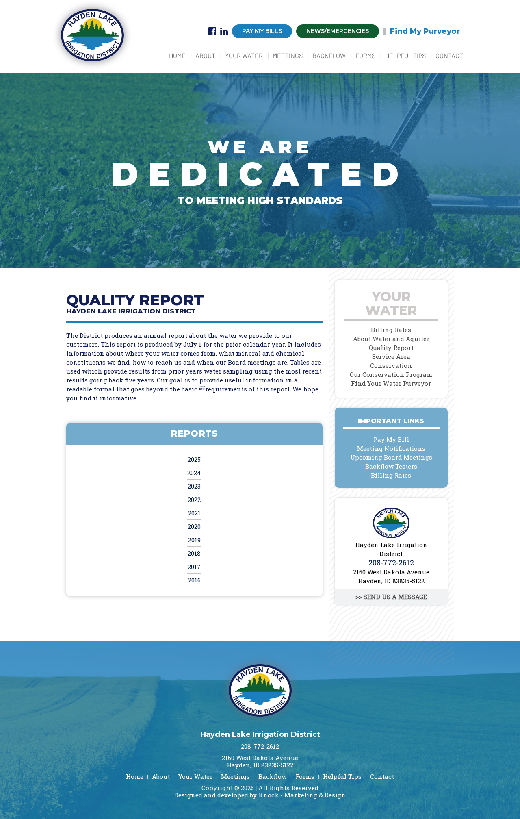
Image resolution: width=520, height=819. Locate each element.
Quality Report (391, 347)
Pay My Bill (391, 439)
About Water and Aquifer (391, 339)
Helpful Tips (405, 55)
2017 (194, 567)
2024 (194, 473)
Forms (365, 55)
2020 (194, 526)
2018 (194, 553)
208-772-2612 (391, 562)
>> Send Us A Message (391, 597)
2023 (194, 486)
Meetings (288, 55)
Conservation (391, 365)
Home (177, 55)
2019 (194, 540)
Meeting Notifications (391, 448)
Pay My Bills (262, 31)
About (205, 55)
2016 (194, 580)
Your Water (244, 55)
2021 (194, 513)
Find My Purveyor (425, 31)
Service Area (391, 356)
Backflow (329, 55)
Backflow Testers (391, 466)
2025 (194, 459)
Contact (449, 55)
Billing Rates (391, 330)
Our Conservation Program (391, 374)
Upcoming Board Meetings (391, 457)
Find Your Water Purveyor (391, 383)
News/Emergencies (337, 31)
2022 (194, 499)
